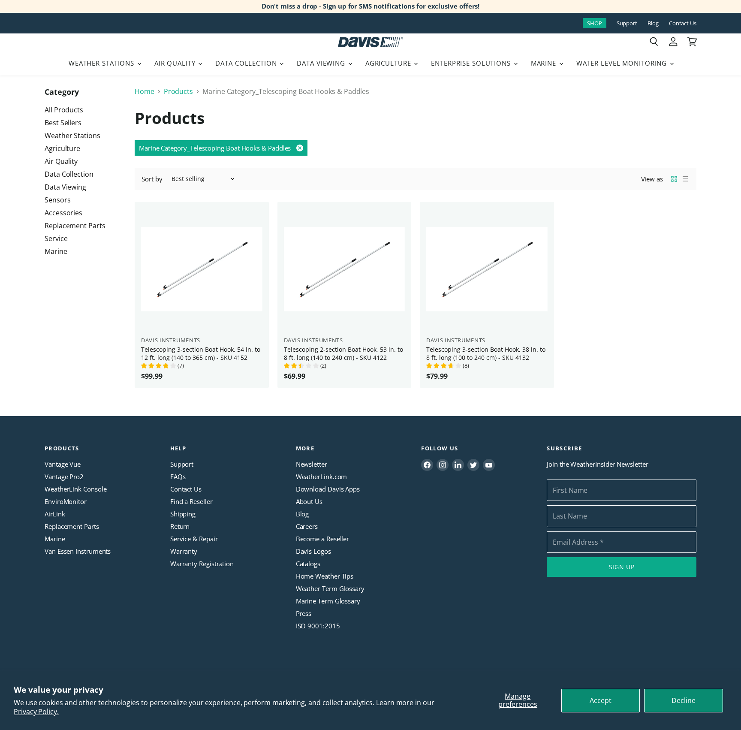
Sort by (152, 179)
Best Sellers (63, 122)
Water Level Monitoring (622, 63)
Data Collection (247, 63)
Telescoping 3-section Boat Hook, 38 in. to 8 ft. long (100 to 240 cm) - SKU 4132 (485, 353)
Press (304, 613)
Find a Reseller (191, 501)
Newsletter (311, 464)
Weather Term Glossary (330, 588)
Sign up (622, 567)
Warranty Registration (202, 563)
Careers (307, 526)
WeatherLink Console (75, 489)
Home (144, 91)
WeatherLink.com (321, 476)
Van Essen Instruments (78, 551)
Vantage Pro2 (64, 476)
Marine (544, 63)
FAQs (178, 476)
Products (178, 91)
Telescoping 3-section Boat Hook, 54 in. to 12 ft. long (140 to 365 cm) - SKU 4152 (200, 353)
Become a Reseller (322, 538)
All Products (64, 110)
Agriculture (389, 63)
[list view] (685, 179)
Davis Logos (313, 551)
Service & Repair (194, 538)
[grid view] (674, 179)
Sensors (57, 200)
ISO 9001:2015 (318, 625)
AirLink (55, 514)
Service (56, 238)
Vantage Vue (63, 464)
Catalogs (308, 563)
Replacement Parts (75, 225)
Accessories (63, 212)
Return (180, 526)
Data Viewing (322, 63)
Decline (684, 700)
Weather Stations (102, 63)
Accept (600, 700)
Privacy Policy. (36, 711)
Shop (594, 23)
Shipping (183, 514)
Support (627, 23)
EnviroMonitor (66, 501)
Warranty (183, 551)
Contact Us (682, 23)
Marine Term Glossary (328, 601)
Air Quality (176, 63)
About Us (309, 501)
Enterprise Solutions (472, 63)
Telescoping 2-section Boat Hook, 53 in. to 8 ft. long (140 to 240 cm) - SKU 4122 (343, 353)
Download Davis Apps (328, 489)
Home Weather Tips (325, 576)
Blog (653, 23)
